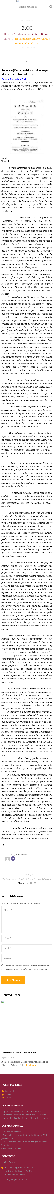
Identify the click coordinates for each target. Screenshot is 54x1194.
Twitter (8, 1094)
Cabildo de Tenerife (12, 1132)
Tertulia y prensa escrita (25, 34)
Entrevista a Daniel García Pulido (19, 1052)
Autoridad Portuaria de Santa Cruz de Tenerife (24, 1114)
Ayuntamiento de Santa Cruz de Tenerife (22, 1111)
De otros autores (10, 879)
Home (7, 34)
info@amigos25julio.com (17, 1179)
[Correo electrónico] (13, 858)
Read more (31, 1065)
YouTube (9, 1097)
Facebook (9, 1091)
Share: (21, 883)
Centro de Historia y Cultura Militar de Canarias (25, 1118)
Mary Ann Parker (19, 854)
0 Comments (47, 879)
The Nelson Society (12, 1148)
